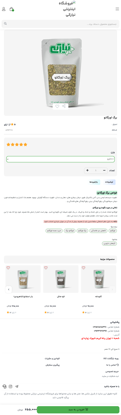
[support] (4, 387)
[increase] (87, 171)
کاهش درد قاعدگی (98, 230)
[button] (112, 289)
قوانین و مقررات (52, 358)
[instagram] (10, 387)
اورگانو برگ (70, 230)
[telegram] (16, 387)
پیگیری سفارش (53, 365)
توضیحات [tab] (109, 182)
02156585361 (99, 327)
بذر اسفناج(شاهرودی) (23, 296)
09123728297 (100, 331)
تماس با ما (111, 365)
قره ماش (61, 296)
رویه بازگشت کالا (111, 358)
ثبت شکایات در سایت (110, 376)
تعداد (112, 170)
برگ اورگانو (82, 230)
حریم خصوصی (112, 371)
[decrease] (104, 171)
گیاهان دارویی (109, 243)
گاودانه (98, 296)
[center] (5, 24)
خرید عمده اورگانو (54, 230)
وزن (113, 152)
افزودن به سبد (76, 410)
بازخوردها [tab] (93, 182)
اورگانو (112, 230)
